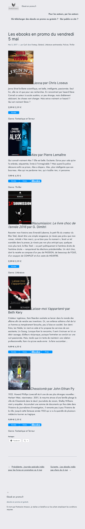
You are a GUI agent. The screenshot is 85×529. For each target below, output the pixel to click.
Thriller (72, 44)
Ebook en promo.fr (29, 6)
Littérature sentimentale (53, 44)
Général (41, 44)
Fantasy (34, 44)
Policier (65, 44)
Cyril (25, 44)
